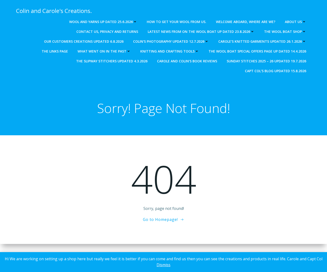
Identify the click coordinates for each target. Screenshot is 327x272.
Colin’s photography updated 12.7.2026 (168, 41)
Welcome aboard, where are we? (245, 21)
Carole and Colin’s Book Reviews (187, 61)
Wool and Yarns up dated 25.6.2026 (101, 21)
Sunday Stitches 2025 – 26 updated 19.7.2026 (266, 61)
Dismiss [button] (163, 264)
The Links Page (55, 51)
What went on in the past (102, 51)
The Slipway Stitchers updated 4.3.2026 (111, 61)
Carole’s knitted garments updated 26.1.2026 (260, 41)
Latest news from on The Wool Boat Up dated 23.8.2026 (199, 31)
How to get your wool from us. (176, 21)
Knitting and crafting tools (167, 51)
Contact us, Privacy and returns (107, 31)
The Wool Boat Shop (283, 31)
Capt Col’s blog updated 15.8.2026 (275, 71)
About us (293, 21)
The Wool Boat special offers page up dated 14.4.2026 (257, 51)
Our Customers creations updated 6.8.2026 (84, 41)
